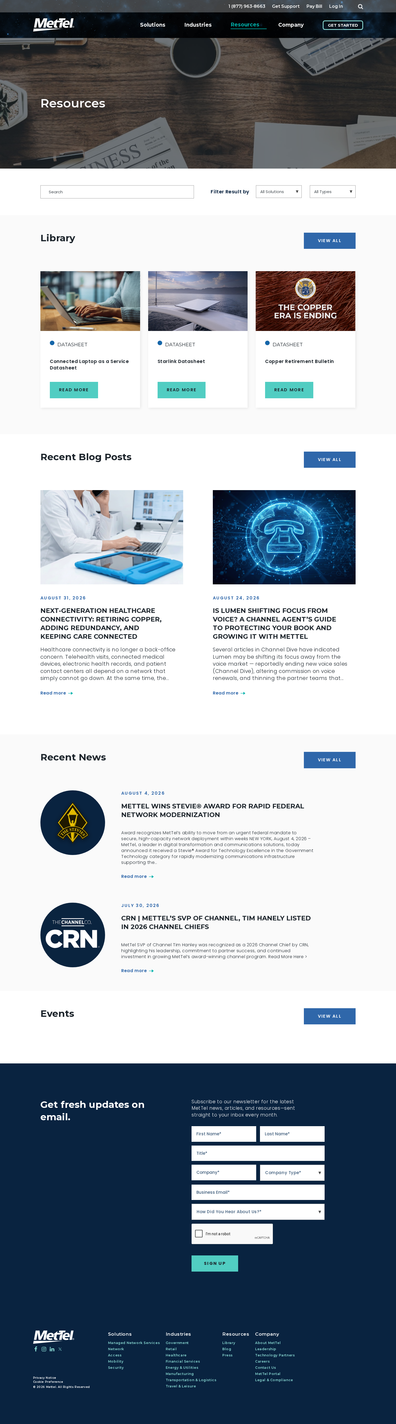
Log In (336, 6)
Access (115, 1355)
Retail (171, 1349)
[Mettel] (53, 1337)
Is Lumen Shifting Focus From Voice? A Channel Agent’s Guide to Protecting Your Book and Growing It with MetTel (274, 623)
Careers (262, 1361)
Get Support (286, 6)
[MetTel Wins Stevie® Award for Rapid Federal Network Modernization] (72, 822)
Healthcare (176, 1355)
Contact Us (265, 1368)
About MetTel (268, 1343)
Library (228, 1343)
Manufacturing (180, 1374)
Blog (226, 1349)
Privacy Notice (44, 1378)
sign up (215, 1263)
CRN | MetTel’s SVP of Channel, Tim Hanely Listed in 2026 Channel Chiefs (216, 922)
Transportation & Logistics (191, 1380)
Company (291, 25)
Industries (198, 25)
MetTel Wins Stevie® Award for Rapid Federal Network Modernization (212, 810)
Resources (245, 25)
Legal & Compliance (274, 1380)
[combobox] (292, 1173)
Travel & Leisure (181, 1386)
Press (227, 1355)
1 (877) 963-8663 (246, 6)
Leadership (265, 1349)
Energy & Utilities (182, 1368)
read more (74, 390)
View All (330, 241)
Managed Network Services (134, 1343)
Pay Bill (314, 6)
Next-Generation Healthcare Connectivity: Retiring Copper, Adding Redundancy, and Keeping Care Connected (101, 623)
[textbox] (292, 1173)
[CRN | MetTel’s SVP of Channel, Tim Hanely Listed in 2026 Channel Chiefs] (72, 935)
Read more (53, 693)
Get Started (343, 25)
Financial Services (183, 1361)
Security (116, 1368)
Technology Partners (275, 1355)
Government (177, 1343)
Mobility (116, 1361)
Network (116, 1349)
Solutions (152, 25)
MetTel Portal (268, 1374)
